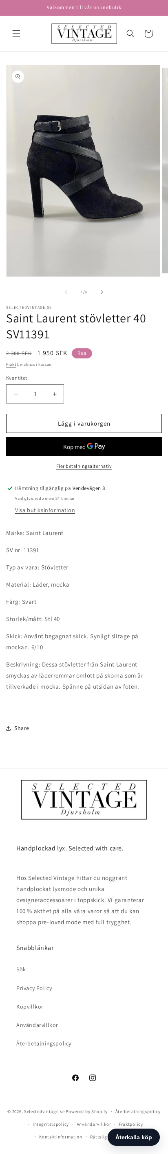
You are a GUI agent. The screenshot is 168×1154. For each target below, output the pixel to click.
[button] (16, 34)
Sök (21, 969)
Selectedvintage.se (44, 1111)
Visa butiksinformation (45, 510)
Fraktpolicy (131, 1124)
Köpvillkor (30, 1006)
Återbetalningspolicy (43, 1043)
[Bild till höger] (102, 292)
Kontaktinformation (60, 1137)
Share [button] (21, 728)
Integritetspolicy (51, 1124)
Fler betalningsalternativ (84, 466)
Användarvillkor (37, 1025)
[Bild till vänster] (66, 292)
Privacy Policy (34, 988)
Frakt (11, 364)
